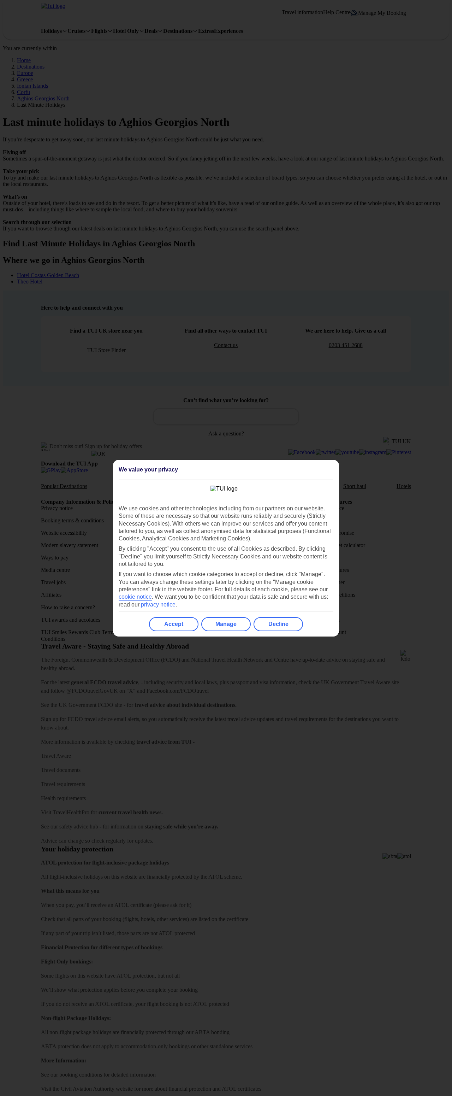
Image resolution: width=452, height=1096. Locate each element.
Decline (278, 624)
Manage (226, 624)
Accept (173, 624)
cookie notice (135, 597)
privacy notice (158, 605)
